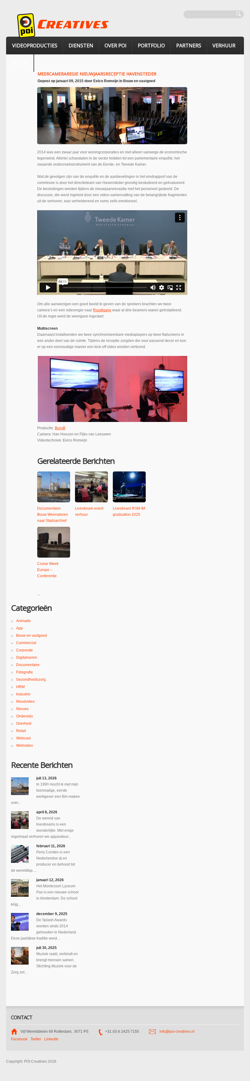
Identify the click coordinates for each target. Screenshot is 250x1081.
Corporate (24, 650)
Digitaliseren (26, 657)
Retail (21, 731)
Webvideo (24, 745)
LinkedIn (51, 1039)
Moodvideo (25, 701)
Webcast (23, 738)
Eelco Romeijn (105, 81)
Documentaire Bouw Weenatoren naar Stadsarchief (52, 514)
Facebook (19, 1039)
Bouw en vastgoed (139, 81)
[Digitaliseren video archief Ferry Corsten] (20, 854)
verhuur (223, 45)
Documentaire (28, 665)
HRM (20, 687)
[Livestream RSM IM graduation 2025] (129, 486)
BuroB (60, 428)
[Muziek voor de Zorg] (20, 956)
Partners (188, 45)
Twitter (35, 1039)
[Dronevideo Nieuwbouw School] (20, 888)
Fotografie (24, 672)
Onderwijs (24, 716)
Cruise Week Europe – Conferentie (48, 570)
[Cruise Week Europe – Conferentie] (53, 542)
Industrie (23, 694)
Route (20, 63)
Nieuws (22, 709)
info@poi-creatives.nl (177, 1031)
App (19, 628)
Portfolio (151, 45)
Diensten (81, 45)
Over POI (116, 45)
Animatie (23, 621)
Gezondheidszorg (31, 679)
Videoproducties (34, 45)
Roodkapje (102, 310)
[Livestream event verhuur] (91, 486)
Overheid (23, 723)
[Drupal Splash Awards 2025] (20, 922)
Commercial (26, 643)
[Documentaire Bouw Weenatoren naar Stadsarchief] (53, 486)
